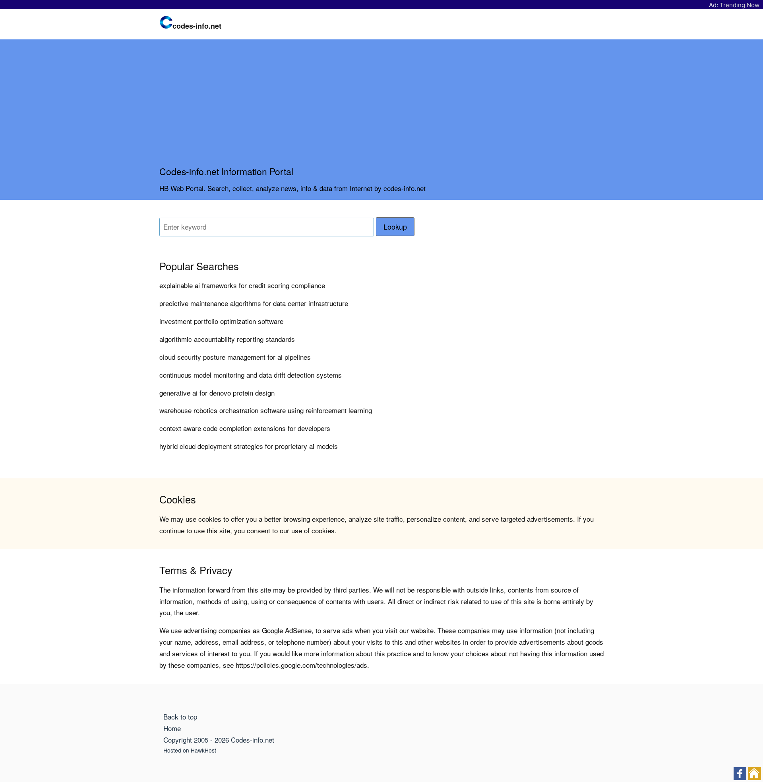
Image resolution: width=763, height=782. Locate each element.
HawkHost (203, 750)
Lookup (395, 227)
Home (172, 728)
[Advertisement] (381, 106)
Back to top (180, 717)
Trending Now (739, 5)
